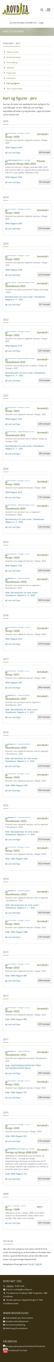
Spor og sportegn (14, 88)
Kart (16, 1303)
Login (41, 22)
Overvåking (12, 62)
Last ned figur (14, 152)
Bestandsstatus (14, 57)
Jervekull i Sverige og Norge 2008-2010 (26, 1151)
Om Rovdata (18, 22)
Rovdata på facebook (35, 1346)
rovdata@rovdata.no (22, 1289)
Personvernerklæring (15, 1324)
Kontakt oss (31, 22)
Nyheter (10, 67)
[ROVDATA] (16, 8)
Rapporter (11, 73)
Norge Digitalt (35, 1264)
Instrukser (11, 78)
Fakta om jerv (13, 52)
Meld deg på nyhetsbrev (17, 1328)
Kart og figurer (13, 83)
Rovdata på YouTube (17, 1350)
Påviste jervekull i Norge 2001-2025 (25, 162)
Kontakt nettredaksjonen (17, 1321)
